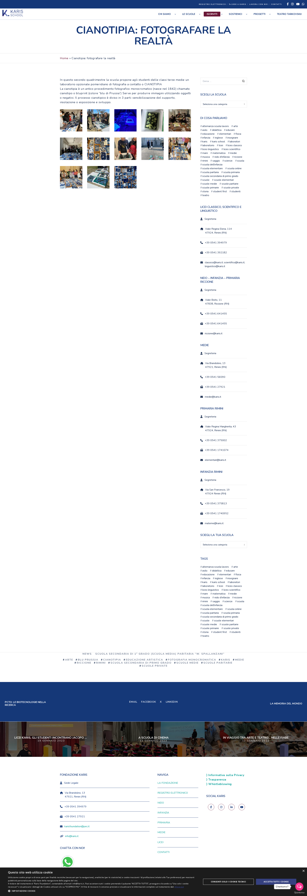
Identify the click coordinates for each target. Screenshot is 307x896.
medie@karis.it (213, 397)
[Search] (243, 81)
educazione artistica (144, 660)
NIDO (160, 803)
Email (133, 702)
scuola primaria (231, 172)
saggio (216, 161)
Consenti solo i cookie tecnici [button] (228, 881)
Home (64, 58)
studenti (235, 191)
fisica (238, 134)
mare (205, 153)
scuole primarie (210, 187)
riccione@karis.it (213, 333)
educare (230, 130)
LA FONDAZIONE (167, 783)
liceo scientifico (232, 149)
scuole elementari (224, 180)
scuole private (231, 187)
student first (220, 191)
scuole (205, 180)
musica (206, 157)
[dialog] (153, 882)
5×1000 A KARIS (237, 4)
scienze (228, 161)
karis (204, 141)
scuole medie (209, 184)
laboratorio (208, 145)
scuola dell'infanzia (212, 164)
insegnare (232, 137)
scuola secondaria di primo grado (220, 176)
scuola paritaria (210, 172)
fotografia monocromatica (192, 660)
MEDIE (161, 832)
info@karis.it (72, 836)
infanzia (206, 137)
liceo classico (235, 145)
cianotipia (112, 660)
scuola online (234, 168)
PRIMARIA (163, 822)
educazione (208, 134)
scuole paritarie (230, 184)
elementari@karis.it (215, 460)
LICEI (160, 842)
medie (233, 153)
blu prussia (88, 660)
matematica (219, 153)
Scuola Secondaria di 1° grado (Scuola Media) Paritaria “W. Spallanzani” (159, 654)
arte (235, 126)
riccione (238, 157)
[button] (102, 891)
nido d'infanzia (221, 157)
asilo (204, 130)
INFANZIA (163, 812)
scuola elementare (212, 168)
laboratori (234, 141)
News (87, 654)
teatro (205, 195)
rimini (205, 161)
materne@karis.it (214, 523)
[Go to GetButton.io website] (299, 893)
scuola (240, 161)
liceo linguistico (210, 149)
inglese (219, 137)
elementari (225, 134)
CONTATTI (276, 4)
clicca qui (179, 886)
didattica (216, 130)
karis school (218, 141)
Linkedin (172, 702)
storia (205, 191)
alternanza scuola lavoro (215, 126)
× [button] (303, 871)
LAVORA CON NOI (258, 4)
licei (221, 145)
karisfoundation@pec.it (77, 826)
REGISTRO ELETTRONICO (212, 4)
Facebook (148, 702)
